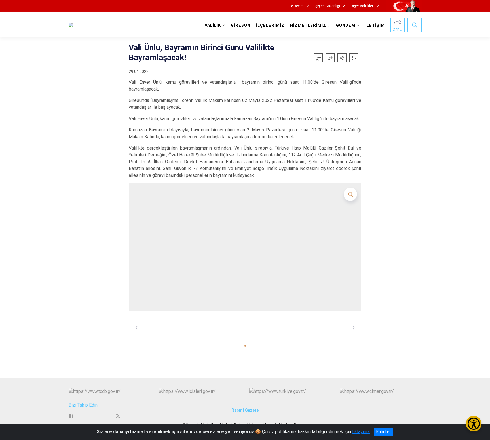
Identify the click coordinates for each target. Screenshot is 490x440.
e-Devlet (297, 6)
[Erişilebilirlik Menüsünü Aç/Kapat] (473, 423)
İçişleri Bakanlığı (327, 6)
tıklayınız (361, 431)
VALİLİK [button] (213, 25)
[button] (342, 57)
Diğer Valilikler (362, 6)
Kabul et (383, 431)
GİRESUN (240, 25)
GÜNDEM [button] (345, 25)
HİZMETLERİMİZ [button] (308, 25)
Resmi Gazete (245, 410)
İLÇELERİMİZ (270, 25)
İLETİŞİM (375, 25)
